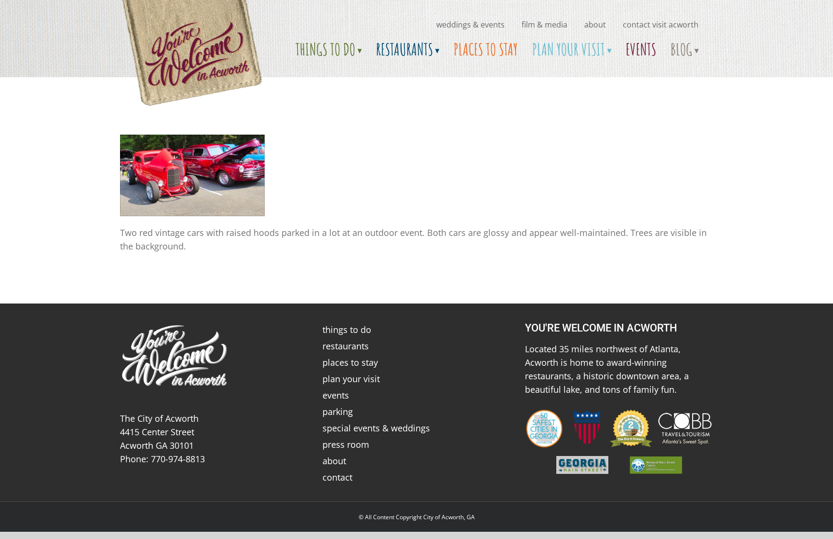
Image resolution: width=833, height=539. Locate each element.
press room (345, 444)
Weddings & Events (470, 24)
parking (337, 411)
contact (337, 477)
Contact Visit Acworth (661, 24)
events (335, 395)
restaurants (345, 346)
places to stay (350, 362)
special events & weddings (376, 428)
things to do (346, 329)
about (595, 24)
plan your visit (351, 379)
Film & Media (544, 24)
